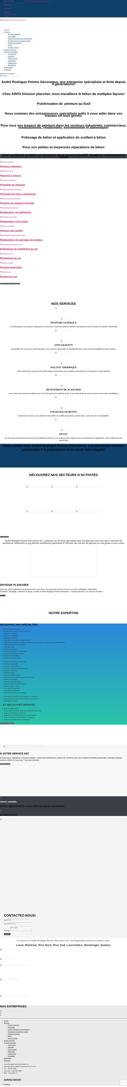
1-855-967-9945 (30, 1)
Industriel (11, 56)
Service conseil (13, 47)
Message (7, 930)
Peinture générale (14, 34)
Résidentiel (12, 65)
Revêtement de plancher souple (19, 41)
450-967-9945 (9, 1)
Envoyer (7, 934)
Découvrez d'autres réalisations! (10, 284)
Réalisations (8, 1058)
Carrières (7, 12)
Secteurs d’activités (10, 1043)
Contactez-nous (9, 14)
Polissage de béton (15, 43)
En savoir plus (4, 537)
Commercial (12, 54)
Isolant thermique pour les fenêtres (20, 39)
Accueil (6, 1021)
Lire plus (2, 595)
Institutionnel (12, 63)
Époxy (10, 45)
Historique (7, 1060)
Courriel (6, 924)
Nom (5, 920)
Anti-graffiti (11, 36)
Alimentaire (12, 61)
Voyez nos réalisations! (7, 723)
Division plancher (9, 1040)
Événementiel (13, 59)
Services (7, 32)
